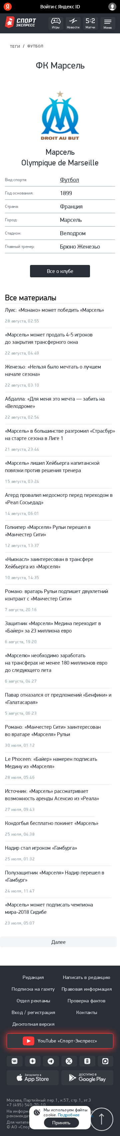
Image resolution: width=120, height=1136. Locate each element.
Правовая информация (87, 989)
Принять (61, 1123)
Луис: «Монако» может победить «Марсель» (54, 310)
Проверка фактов (87, 1001)
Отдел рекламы (33, 1001)
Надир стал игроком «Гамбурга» (41, 848)
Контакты (86, 1012)
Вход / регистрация (33, 1012)
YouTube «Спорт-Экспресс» (67, 1041)
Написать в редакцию (87, 977)
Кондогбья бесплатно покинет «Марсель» (51, 823)
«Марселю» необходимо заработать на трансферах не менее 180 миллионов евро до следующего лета (56, 662)
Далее (58, 942)
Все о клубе (60, 271)
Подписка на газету (33, 989)
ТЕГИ (15, 46)
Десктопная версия (33, 1024)
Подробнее (68, 1114)
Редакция (33, 977)
